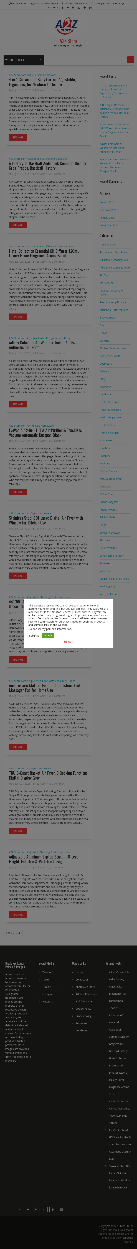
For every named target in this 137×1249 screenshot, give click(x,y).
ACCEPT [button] (48, 635)
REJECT (68, 641)
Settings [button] (34, 635)
